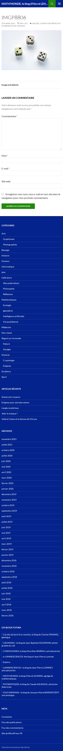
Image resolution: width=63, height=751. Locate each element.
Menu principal (59, 3)
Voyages (7, 349)
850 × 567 (24, 23)
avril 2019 (6, 538)
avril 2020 (6, 472)
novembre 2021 (9, 439)
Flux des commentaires (12, 727)
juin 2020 (6, 461)
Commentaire (9, 116)
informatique (8, 266)
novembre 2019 (9, 499)
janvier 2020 (7, 488)
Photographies (10, 244)
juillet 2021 (7, 444)
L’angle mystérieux (10, 408)
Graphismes (8, 239)
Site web (6, 181)
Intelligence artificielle (13, 316)
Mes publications (11, 283)
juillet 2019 (7, 521)
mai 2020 (6, 466)
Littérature (7, 277)
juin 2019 (6, 527)
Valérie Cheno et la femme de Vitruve (19, 419)
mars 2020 (7, 477)
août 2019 (6, 516)
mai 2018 (6, 599)
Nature (6, 343)
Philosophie (8, 288)
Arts (4, 233)
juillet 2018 (7, 588)
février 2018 (7, 615)
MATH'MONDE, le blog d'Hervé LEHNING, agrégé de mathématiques (25, 3)
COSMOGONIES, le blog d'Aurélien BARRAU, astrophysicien (31, 651)
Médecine (6, 327)
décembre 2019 (9, 494)
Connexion (7, 716)
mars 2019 (7, 544)
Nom (5, 155)
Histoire (5, 255)
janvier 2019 (7, 555)
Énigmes (7, 366)
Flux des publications (12, 722)
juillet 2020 (7, 455)
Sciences (6, 355)
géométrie (8, 310)
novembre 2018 (9, 566)
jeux (4, 272)
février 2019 (7, 549)
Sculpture (6, 371)
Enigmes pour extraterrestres (15, 402)
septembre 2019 (9, 510)
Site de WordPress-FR (12, 733)
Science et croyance (11, 397)
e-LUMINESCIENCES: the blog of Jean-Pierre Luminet (28, 656)
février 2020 (7, 483)
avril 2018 (6, 604)
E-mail (6, 168)
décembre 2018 (9, 560)
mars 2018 (7, 610)
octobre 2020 (8, 450)
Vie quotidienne (10, 321)
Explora (6, 662)
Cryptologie (8, 360)
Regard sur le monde (11, 338)
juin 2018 (6, 593)
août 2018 (6, 582)
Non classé (7, 332)
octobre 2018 (8, 571)
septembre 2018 (9, 577)
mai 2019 (6, 533)
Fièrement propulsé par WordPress (16, 747)
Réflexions (8, 294)
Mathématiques (9, 299)
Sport (4, 377)
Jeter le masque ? (10, 413)
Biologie (5, 250)
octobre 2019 (8, 505)
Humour (6, 261)
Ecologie (7, 305)
